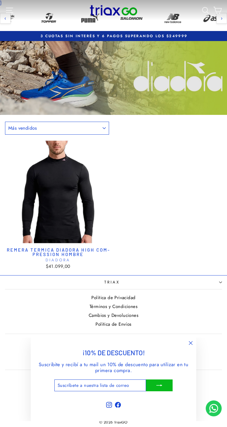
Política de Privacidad (113, 297)
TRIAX (112, 282)
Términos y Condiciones (113, 306)
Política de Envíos (113, 324)
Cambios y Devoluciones (113, 315)
